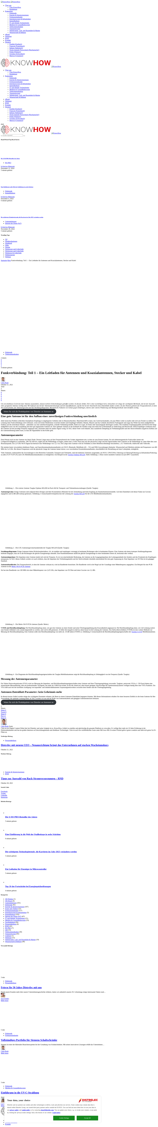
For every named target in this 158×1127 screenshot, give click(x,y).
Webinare (8, 36)
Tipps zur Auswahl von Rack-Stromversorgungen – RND (32, 778)
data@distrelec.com (47, 1110)
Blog (9, 260)
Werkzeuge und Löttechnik (14, 249)
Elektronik (13, 13)
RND (7, 38)
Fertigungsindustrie (15, 17)
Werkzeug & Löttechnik (13, 253)
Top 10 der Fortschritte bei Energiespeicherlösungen (28, 886)
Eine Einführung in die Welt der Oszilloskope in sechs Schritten (17, 187)
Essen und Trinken (11, 909)
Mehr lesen (4, 1001)
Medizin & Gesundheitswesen (19, 25)
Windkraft (8, 243)
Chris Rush (4, 383)
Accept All (87, 1118)
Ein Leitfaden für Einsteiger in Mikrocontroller (26, 869)
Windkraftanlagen (11, 241)
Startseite (4, 260)
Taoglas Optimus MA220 (76, 455)
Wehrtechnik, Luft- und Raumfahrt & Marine (24, 31)
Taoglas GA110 (136, 632)
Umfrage (8, 936)
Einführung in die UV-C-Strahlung (20, 1092)
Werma (7, 247)
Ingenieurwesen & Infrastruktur (20, 19)
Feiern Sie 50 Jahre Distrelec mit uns (21, 987)
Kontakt (8, 40)
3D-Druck (8, 901)
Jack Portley (5, 999)
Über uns (8, 5)
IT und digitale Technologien (19, 23)
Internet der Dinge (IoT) (13, 223)
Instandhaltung (14, 21)
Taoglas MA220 (79, 494)
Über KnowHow (15, 7)
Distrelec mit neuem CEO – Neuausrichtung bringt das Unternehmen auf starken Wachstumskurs (54, 745)
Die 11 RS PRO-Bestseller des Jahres (10, 158)
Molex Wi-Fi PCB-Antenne (21, 566)
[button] (2, 124)
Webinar (8, 257)
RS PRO (8, 163)
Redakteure (13, 9)
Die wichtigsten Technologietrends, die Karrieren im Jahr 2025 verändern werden (22, 217)
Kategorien (9, 11)
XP (6, 239)
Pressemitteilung (10, 740)
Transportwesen (14, 29)
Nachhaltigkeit (10, 922)
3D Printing (9, 899)
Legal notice (56, 1112)
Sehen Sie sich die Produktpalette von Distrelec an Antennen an (28, 411)
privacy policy (14, 1110)
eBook (7, 34)
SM (6, 930)
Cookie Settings (64, 1118)
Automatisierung (10, 221)
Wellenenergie (10, 255)
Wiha (7, 245)
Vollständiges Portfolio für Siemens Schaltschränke (29, 1040)
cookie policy (26, 1110)
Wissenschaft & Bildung (17, 32)
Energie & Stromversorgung (19, 15)
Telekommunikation (16, 27)
